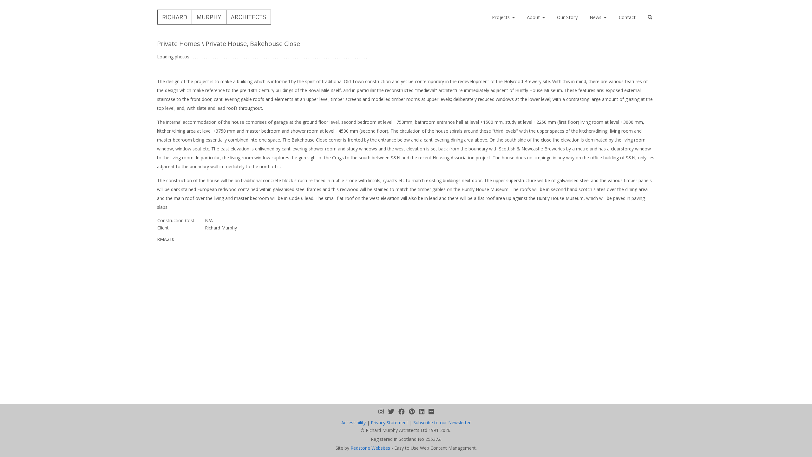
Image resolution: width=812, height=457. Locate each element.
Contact (627, 17)
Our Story (567, 17)
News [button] (596, 17)
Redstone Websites (370, 448)
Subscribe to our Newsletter (442, 423)
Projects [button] (501, 17)
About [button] (534, 17)
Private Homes (178, 43)
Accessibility (353, 423)
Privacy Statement (389, 423)
